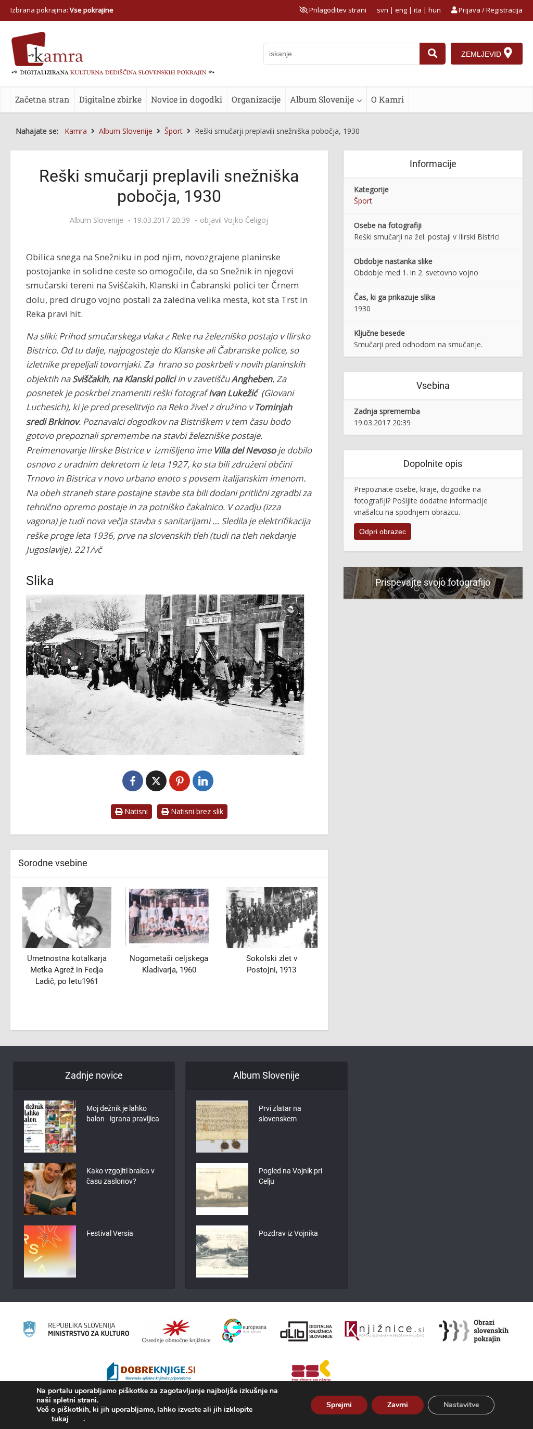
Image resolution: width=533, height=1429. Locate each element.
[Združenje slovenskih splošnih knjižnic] (384, 1331)
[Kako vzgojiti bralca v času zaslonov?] (50, 1189)
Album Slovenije (322, 99)
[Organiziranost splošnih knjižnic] (176, 1331)
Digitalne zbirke (110, 99)
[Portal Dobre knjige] (151, 1372)
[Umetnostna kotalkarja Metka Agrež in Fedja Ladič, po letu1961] (67, 916)
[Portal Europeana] (244, 1331)
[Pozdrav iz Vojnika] (222, 1251)
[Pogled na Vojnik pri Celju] (222, 1189)
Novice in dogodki (186, 99)
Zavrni (397, 1405)
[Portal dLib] (306, 1331)
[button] (291, 955)
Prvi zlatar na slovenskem (280, 1113)
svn (382, 10)
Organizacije (256, 99)
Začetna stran (42, 99)
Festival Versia (109, 1233)
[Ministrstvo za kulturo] (75, 1331)
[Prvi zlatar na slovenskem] (222, 1127)
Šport (363, 201)
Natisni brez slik (196, 811)
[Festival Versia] (50, 1251)
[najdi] (433, 54)
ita (418, 10)
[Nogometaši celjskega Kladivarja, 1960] (169, 916)
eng (401, 10)
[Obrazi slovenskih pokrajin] (474, 1331)
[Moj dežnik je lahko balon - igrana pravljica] (50, 1127)
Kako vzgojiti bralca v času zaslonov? (120, 1176)
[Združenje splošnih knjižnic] (311, 1373)
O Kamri (387, 99)
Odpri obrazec (382, 531)
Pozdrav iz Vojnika (288, 1233)
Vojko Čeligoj (246, 220)
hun (434, 10)
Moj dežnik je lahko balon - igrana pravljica (122, 1113)
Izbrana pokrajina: (61, 10)
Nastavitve (461, 1405)
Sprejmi (339, 1405)
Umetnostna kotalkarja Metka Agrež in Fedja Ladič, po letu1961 (67, 969)
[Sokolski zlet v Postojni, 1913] (271, 916)
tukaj (60, 1419)
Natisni (135, 811)
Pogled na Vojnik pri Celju (290, 1176)
